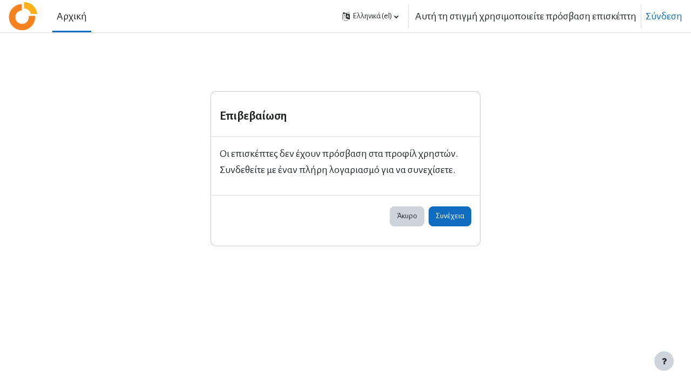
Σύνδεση (664, 16)
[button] (370, 16)
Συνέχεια (450, 216)
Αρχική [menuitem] (72, 16)
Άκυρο (407, 216)
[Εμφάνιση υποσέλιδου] (664, 361)
